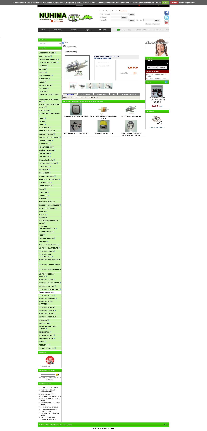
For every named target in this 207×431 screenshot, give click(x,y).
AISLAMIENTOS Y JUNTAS (48, 63)
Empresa (88, 30)
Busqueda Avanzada (152, 24)
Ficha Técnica (85, 94)
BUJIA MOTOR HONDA (48, 394)
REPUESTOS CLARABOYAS (48, 248)
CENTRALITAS (44, 110)
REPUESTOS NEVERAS (47, 298)
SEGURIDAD (43, 320)
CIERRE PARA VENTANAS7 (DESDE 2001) (76, 133)
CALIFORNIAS (43, 91)
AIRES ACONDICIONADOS (48, 59)
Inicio (43, 30)
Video (113, 94)
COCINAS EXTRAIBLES (47, 131)
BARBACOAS (43, 79)
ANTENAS (42, 69)
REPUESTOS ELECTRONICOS (49, 283)
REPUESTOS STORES (46, 307)
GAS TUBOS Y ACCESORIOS (48, 179)
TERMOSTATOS (44, 332)
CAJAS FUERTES (45, 85)
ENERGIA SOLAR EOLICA (47, 163)
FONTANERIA (43, 170)
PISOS (41, 235)
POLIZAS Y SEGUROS (46, 238)
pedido (162, 67)
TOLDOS (41, 342)
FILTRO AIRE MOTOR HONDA (50, 387)
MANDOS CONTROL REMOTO (49, 205)
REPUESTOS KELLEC (46, 295)
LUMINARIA (43, 199)
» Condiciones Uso (56, 424)
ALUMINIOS (43, 66)
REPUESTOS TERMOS (46, 310)
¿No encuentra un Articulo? (160, 34)
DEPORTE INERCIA (45, 147)
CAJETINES (43, 88)
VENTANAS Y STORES (46, 348)
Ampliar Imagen (71, 51)
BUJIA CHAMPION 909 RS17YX (131, 116)
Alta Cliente (103, 30)
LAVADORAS (43, 195)
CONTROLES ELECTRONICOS (49, 137)
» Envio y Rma (67, 424)
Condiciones (57, 30)
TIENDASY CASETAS (46, 338)
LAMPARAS (43, 192)
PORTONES (43, 241)
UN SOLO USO (44, 345)
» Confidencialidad (43, 424)
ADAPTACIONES (44, 56)
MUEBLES (42, 211)
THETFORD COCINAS (46, 335)
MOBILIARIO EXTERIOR (47, 208)
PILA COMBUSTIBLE (46, 232)
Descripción (70, 94)
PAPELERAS (43, 218)
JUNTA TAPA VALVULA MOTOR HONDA (76, 116)
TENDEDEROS (44, 323)
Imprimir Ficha (71, 46)
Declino (174, 2)
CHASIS (41, 118)
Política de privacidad (187, 2)
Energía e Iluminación (46, 160)
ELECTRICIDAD (44, 153)
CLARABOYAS (44, 128)
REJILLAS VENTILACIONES (48, 245)
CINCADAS (42, 121)
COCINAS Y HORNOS (46, 134)
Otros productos (45, 366)
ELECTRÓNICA (44, 157)
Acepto (165, 2)
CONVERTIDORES (45, 140)
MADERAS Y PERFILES (47, 202)
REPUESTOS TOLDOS (46, 314)
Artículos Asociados (129, 94)
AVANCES (42, 72)
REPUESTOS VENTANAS (47, 317)
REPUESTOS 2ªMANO (46, 251)
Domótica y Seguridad (46, 150)
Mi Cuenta (73, 30)
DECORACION (44, 144)
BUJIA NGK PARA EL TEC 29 (49, 407)
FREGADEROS (44, 173)
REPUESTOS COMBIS (46, 280)
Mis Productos (145, 34)
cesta (152, 67)
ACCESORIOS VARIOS (46, 53)
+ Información (101, 94)
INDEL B (41, 189)
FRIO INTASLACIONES (46, 176)
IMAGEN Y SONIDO (45, 186)
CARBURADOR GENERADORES (51, 396)
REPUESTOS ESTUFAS (46, 286)
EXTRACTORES (44, 166)
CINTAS (41, 125)
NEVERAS (42, 215)
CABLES (42, 82)
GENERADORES (44, 183)
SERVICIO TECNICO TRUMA (156, 78)
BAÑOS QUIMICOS (45, 75)
